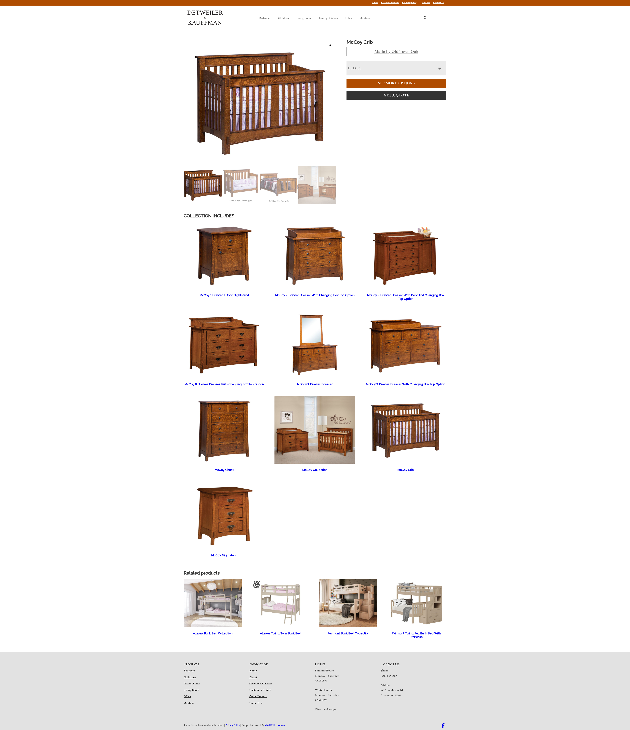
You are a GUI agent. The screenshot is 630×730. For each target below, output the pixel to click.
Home (253, 670)
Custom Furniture (390, 2)
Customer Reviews (260, 683)
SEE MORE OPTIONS (396, 83)
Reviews (426, 2)
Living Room (304, 17)
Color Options (409, 2)
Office (348, 17)
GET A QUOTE (396, 95)
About (375, 2)
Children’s (190, 677)
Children (283, 17)
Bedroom (265, 17)
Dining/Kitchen (328, 17)
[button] (330, 45)
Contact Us (438, 2)
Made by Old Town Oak (396, 51)
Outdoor (365, 17)
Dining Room (192, 683)
